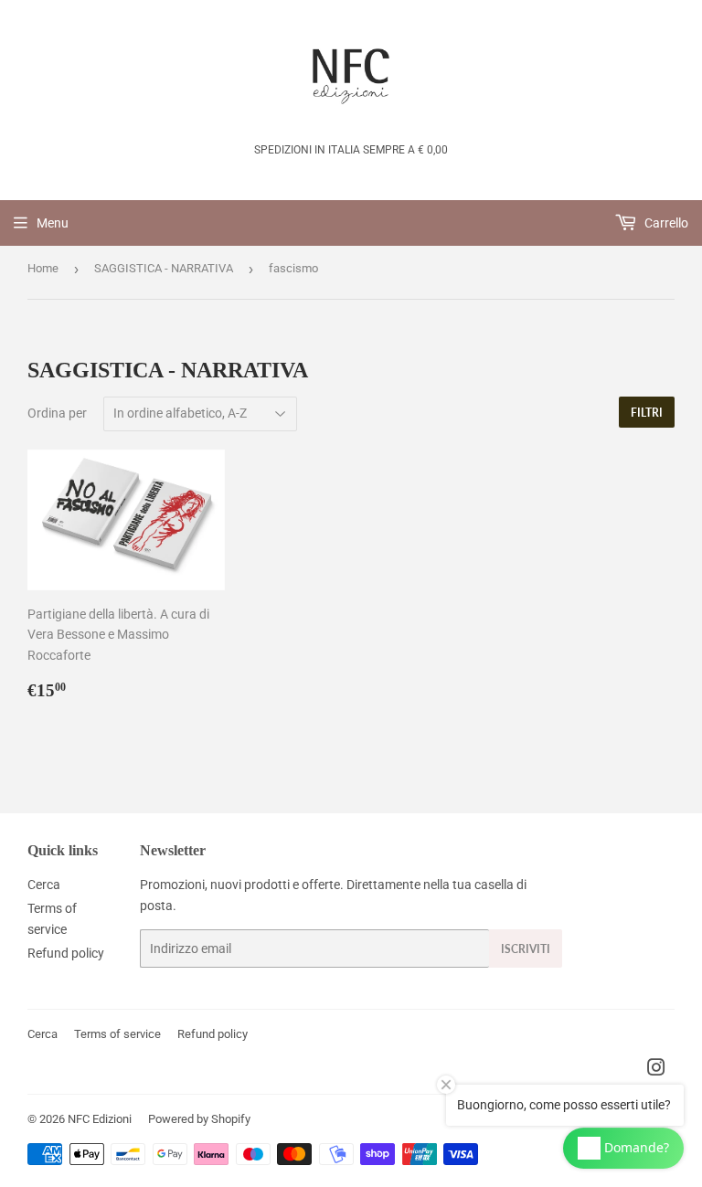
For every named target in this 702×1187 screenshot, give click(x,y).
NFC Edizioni (100, 1119)
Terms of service (117, 1034)
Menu (53, 223)
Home (42, 268)
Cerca (43, 884)
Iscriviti (525, 949)
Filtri (647, 412)
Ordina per (57, 413)
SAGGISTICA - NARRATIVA (163, 268)
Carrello (665, 223)
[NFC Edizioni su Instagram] (656, 1070)
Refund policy (65, 953)
